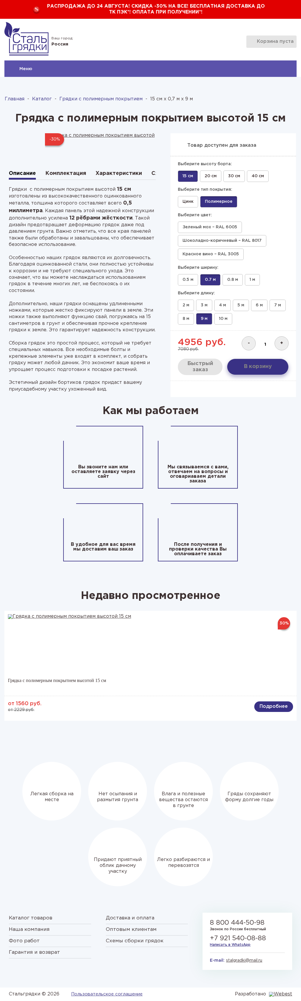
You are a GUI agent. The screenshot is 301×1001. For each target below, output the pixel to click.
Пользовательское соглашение (107, 994)
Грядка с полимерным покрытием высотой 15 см (57, 680)
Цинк (188, 201)
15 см (188, 176)
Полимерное (219, 201)
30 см (234, 176)
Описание (22, 173)
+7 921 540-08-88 (238, 938)
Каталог (42, 99)
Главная (14, 99)
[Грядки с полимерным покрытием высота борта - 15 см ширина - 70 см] (100, 145)
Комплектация (65, 173)
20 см (211, 176)
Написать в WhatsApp (230, 944)
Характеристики (119, 173)
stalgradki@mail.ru (244, 960)
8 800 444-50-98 (237, 923)
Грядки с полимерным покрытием (101, 99)
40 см (258, 176)
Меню (25, 69)
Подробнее (274, 706)
